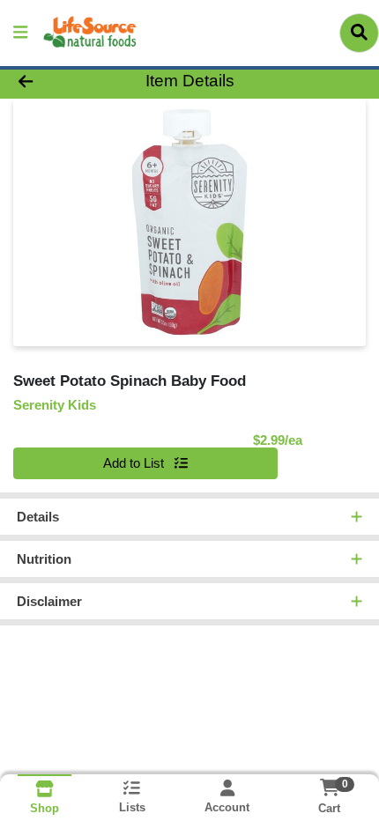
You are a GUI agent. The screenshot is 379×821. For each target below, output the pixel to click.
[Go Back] (57, 81)
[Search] (359, 32)
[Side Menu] (20, 33)
